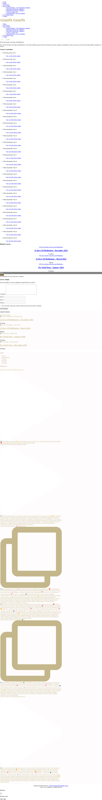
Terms (4, 358)
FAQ (4, 356)
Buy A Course (6, 6)
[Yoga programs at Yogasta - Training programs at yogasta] (6, 21)
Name (2, 297)
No (4, 799)
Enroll (2, 275)
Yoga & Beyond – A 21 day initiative (15, 13)
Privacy (5, 360)
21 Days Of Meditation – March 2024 (51, 259)
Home (4, 3)
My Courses (6, 4)
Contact (5, 16)
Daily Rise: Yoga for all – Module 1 (15, 9)
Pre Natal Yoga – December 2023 (13, 345)
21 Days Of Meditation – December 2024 (51, 250)
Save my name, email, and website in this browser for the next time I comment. (22, 305)
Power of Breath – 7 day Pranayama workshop (18, 7)
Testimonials (6, 357)
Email (2, 300)
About (4, 361)
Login (4, 2)
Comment (3, 294)
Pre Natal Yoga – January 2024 (51, 267)
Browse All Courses (5, 315)
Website (2, 302)
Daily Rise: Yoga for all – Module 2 (15, 10)
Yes (1, 799)
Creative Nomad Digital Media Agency (58, 785)
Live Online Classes (8, 14)
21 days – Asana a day (12, 12)
